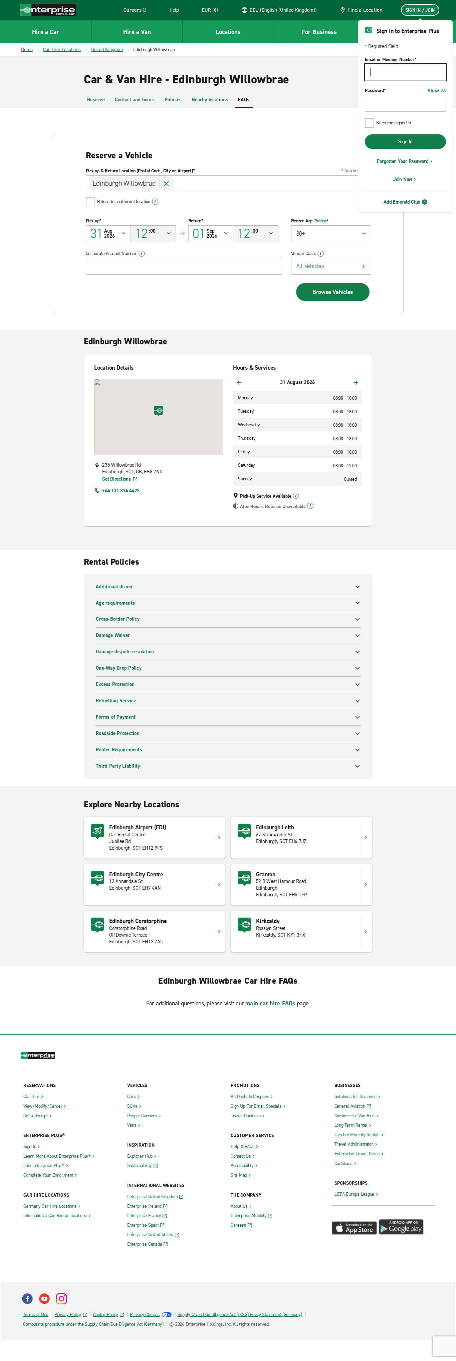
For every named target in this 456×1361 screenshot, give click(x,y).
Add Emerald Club (402, 202)
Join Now (402, 179)
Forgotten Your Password (402, 161)
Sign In (405, 141)
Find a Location (365, 9)
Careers (137, 11)
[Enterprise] (48, 10)
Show (433, 90)
